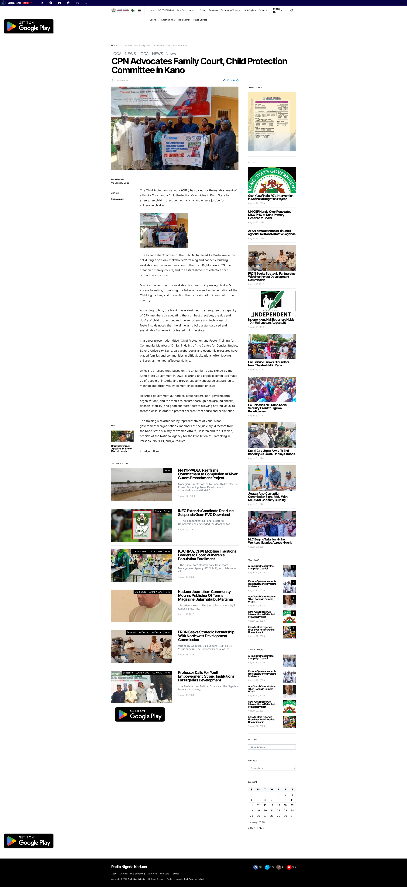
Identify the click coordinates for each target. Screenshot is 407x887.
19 (258, 810)
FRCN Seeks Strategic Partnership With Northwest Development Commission (271, 277)
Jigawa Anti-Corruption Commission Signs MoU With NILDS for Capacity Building (267, 497)
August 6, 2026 (255, 504)
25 (251, 815)
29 (278, 815)
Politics (203, 10)
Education (128, 672)
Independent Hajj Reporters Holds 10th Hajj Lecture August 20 (271, 321)
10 (292, 800)
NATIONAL (144, 632)
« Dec (251, 828)
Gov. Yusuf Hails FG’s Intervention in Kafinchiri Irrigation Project (270, 197)
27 (265, 815)
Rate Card (181, 10)
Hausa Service (200, 19)
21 (271, 810)
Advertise (152, 873)
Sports (153, 19)
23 (285, 810)
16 (285, 805)
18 (251, 810)
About (114, 873)
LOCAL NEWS (123, 53)
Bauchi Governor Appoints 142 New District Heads (121, 448)
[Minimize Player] (402, 3)
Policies (175, 873)
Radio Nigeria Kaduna (137, 879)
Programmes (184, 19)
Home (151, 10)
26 (258, 815)
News (191, 10)
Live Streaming (137, 873)
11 (251, 805)
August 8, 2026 (255, 369)
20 (265, 810)
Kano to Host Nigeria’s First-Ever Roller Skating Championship (261, 629)
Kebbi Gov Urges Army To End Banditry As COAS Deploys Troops (271, 452)
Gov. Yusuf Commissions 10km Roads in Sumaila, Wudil (262, 599)
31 (292, 815)
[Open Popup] (77, 3)
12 (258, 805)
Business (213, 10)
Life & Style (248, 10)
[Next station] (42, 3)
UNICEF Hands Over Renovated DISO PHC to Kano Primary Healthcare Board (269, 215)
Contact (124, 873)
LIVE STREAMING (165, 10)
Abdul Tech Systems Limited (191, 879)
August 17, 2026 (256, 284)
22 (278, 810)
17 (292, 805)
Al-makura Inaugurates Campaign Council (260, 567)
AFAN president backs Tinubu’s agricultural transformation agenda (272, 232)
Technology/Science (230, 10)
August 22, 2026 (256, 203)
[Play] (51, 3)
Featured (131, 632)
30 (285, 815)
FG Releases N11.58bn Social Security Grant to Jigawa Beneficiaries (267, 408)
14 (271, 805)
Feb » (260, 828)
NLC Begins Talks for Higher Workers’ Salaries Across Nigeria (270, 540)
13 (265, 805)
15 (278, 805)
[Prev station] (59, 3)
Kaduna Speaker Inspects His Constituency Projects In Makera (262, 584)
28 (271, 815)
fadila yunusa (117, 199)
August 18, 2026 (256, 222)
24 (292, 810)
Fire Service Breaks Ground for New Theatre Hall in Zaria (268, 363)
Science (263, 10)
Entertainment (168, 19)
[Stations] (86, 3)
